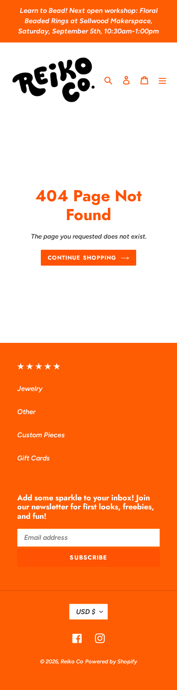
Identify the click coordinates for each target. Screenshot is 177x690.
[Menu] (162, 79)
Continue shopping (82, 258)
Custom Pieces (41, 435)
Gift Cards (33, 458)
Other (26, 412)
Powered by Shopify (111, 661)
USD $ (85, 612)
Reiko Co (72, 661)
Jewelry (30, 388)
